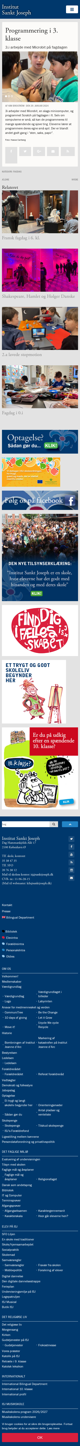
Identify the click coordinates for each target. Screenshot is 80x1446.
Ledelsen (8, 1058)
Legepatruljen (11, 1296)
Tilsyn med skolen (13, 1164)
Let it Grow (45, 1017)
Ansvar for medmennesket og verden (26, 1007)
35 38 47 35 (9, 861)
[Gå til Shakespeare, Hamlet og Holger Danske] (40, 270)
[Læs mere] (68, 151)
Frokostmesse (47, 1345)
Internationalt (13, 1376)
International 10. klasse (17, 1389)
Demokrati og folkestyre (17, 1085)
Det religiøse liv (14, 1317)
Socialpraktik (10, 1250)
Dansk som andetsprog (17, 1185)
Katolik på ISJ (11, 1356)
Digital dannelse (12, 1276)
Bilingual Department (20, 917)
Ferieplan (8, 1286)
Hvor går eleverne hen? (53, 1216)
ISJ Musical (9, 1302)
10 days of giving (16, 1017)
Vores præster (11, 1351)
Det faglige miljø (15, 1152)
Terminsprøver (11, 1200)
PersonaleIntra (15, 950)
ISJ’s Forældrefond (17, 1131)
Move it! (10, 1027)
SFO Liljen (8, 1234)
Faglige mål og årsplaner (18, 1169)
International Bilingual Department (24, 1384)
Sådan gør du (13, 1114)
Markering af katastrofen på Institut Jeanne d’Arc (52, 1042)
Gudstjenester (14, 1345)
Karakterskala (14, 1216)
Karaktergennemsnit (51, 1211)
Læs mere (53, 1428)
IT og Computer (12, 1195)
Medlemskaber (11, 981)
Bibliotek (11, 931)
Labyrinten (45, 1001)
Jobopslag (8, 1090)
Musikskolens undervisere (19, 1417)
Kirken (6, 1335)
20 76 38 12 (9, 870)
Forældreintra (15, 944)
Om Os (6, 969)
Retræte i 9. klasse (14, 1361)
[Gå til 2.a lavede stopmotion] (40, 328)
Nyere (75, 179)
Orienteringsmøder (50, 1105)
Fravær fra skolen (49, 1265)
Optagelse (8, 1095)
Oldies (10, 956)
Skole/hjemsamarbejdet (17, 1244)
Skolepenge (9, 1120)
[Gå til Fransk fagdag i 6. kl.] (40, 211)
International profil (14, 1394)
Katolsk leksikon (12, 1366)
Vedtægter (9, 1080)
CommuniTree (14, 1012)
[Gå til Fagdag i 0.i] (40, 386)
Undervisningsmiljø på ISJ (19, 1291)
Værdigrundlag (11, 986)
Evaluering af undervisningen (21, 1159)
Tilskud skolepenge (50, 1125)
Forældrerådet (11, 1069)
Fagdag (17, 171)
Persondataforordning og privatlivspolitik (28, 1142)
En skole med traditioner (18, 1239)
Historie (7, 1033)
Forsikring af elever (50, 1270)
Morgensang (10, 1329)
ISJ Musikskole (13, 1404)
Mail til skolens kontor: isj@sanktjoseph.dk (27, 875)
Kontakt (7, 905)
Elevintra (12, 938)
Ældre (5, 179)
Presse (6, 911)
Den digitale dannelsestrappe (21, 1281)
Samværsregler (11, 1260)
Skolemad (8, 1255)
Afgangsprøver (11, 1206)
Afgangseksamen (16, 1211)
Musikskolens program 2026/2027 (25, 1412)
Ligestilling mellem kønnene (20, 1137)
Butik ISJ (7, 1307)
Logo (8, 1001)
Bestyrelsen (9, 1053)
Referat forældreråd (51, 1074)
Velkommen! (10, 976)
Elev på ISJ (9, 1226)
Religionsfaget (47, 1179)
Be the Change (47, 1012)
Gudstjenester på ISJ (15, 1340)
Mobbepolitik (13, 1270)
